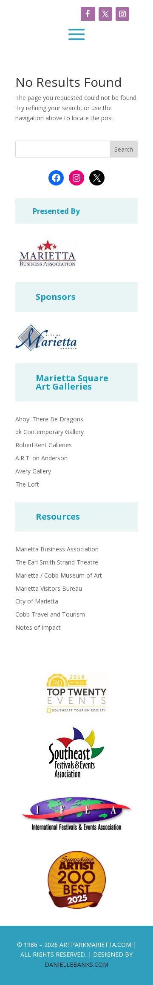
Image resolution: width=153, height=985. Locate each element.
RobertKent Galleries (43, 445)
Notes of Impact (38, 627)
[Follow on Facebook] (88, 14)
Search (123, 149)
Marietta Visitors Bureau (48, 588)
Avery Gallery (33, 471)
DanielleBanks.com (76, 964)
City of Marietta (36, 601)
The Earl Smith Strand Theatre (56, 562)
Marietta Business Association (57, 549)
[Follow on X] (105, 14)
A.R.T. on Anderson (41, 458)
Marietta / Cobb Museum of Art (58, 575)
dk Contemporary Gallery (49, 432)
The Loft (27, 484)
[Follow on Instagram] (122, 14)
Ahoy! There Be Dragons (49, 419)
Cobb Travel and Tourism (50, 614)
